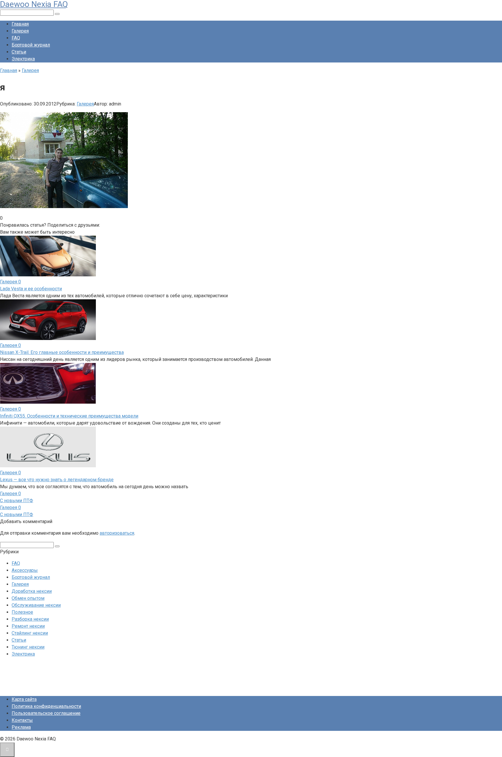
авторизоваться (117, 533)
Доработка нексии (32, 591)
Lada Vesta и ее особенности (31, 288)
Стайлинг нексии (30, 633)
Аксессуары (25, 570)
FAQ (16, 38)
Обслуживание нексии (36, 605)
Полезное (22, 612)
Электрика (23, 59)
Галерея (20, 31)
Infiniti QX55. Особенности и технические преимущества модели (69, 416)
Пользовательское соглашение (46, 713)
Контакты (22, 720)
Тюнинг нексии (28, 647)
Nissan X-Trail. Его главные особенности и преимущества (62, 352)
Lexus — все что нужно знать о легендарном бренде (57, 479)
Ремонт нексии (28, 626)
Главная (20, 24)
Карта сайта (24, 699)
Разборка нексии (30, 619)
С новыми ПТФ (16, 500)
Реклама (21, 727)
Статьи (19, 52)
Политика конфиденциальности (46, 706)
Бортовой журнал (31, 45)
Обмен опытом (28, 598)
